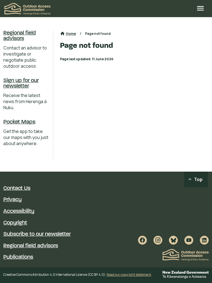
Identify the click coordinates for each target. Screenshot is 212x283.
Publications (18, 257)
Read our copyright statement (129, 274)
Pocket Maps (19, 122)
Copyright (15, 223)
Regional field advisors (19, 35)
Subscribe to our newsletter (37, 234)
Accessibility (18, 211)
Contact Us (16, 188)
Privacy (12, 200)
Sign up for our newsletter (21, 83)
